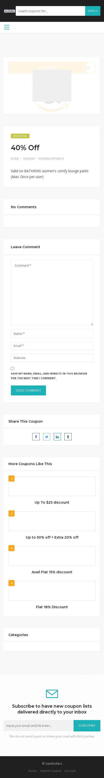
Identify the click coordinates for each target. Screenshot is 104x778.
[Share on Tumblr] (68, 436)
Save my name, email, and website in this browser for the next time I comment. (49, 376)
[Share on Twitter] (46, 436)
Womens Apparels (51, 158)
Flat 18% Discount (52, 607)
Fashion (28, 158)
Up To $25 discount (52, 502)
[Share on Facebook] (36, 436)
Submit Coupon (50, 771)
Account (70, 771)
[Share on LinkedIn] (57, 436)
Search (93, 11)
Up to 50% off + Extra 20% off (52, 537)
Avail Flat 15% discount (52, 572)
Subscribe (87, 725)
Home (15, 158)
